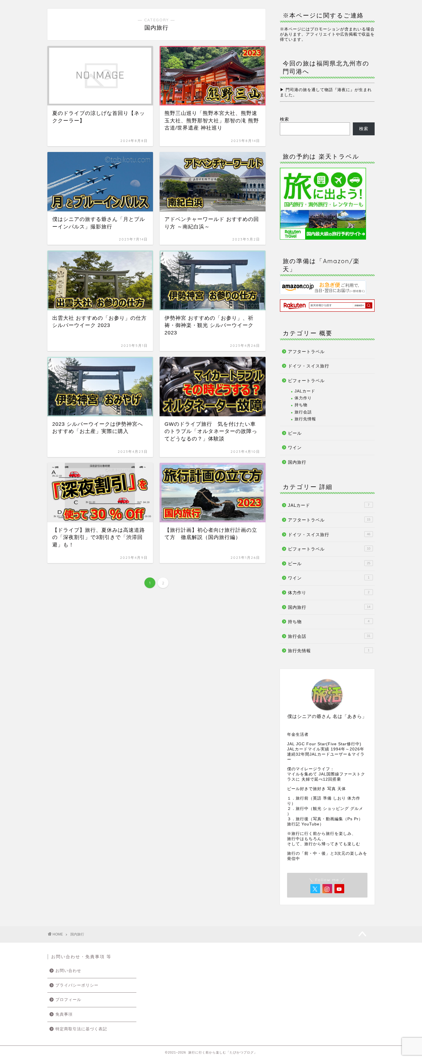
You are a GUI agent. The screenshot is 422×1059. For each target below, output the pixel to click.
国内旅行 (297, 462)
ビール (295, 433)
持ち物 (301, 405)
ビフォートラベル (306, 380)
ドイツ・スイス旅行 (308, 365)
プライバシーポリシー (76, 985)
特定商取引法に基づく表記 (81, 1029)
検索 (284, 119)
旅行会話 (303, 412)
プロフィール (68, 1000)
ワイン (295, 447)
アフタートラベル (306, 351)
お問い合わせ (68, 970)
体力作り (303, 398)
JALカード (305, 391)
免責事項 (64, 1014)
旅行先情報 (305, 419)
